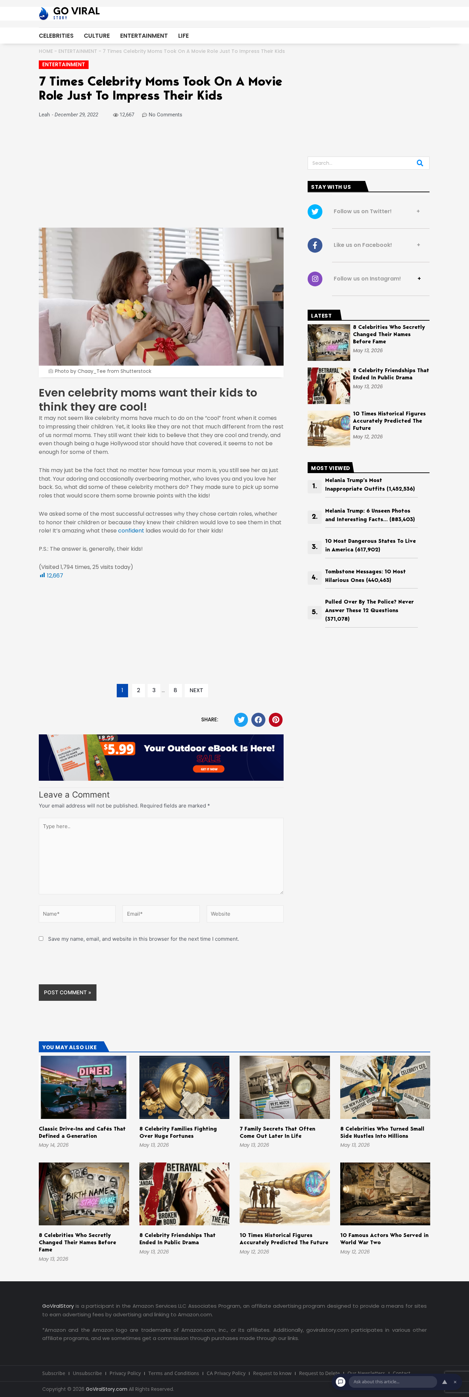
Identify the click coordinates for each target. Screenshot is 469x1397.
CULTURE (97, 36)
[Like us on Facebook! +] (315, 245)
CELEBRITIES (56, 36)
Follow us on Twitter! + (375, 211)
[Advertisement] (161, 177)
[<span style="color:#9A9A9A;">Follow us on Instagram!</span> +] (315, 279)
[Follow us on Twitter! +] (315, 211)
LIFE (183, 36)
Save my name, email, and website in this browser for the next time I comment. (143, 939)
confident (131, 531)
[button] (241, 720)
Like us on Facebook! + (375, 245)
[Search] (420, 163)
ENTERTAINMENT (144, 36)
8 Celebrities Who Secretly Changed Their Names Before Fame (389, 335)
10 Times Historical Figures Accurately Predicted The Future (389, 421)
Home (46, 51)
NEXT (196, 690)
